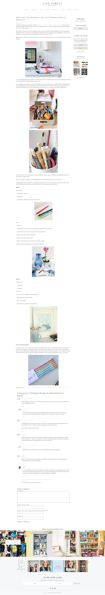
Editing (17, 23)
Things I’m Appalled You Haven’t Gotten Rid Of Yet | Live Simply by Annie (37, 479)
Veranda (56, 387)
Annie (24, 409)
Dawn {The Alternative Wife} (27, 420)
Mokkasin (35, 387)
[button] (81, 51)
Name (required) (23, 504)
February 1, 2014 (26, 468)
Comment (20, 490)
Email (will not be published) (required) (32, 510)
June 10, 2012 (25, 410)
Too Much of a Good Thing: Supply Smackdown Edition (49, 25)
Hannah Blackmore (28, 387)
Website (20, 516)
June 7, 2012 (24, 400)
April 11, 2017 (24, 480)
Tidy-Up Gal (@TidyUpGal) (27, 398)
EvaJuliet (61, 387)
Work (21, 23)
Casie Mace (24, 434)
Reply (23, 406)
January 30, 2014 (25, 457)
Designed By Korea (49, 387)
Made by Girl (41, 387)
